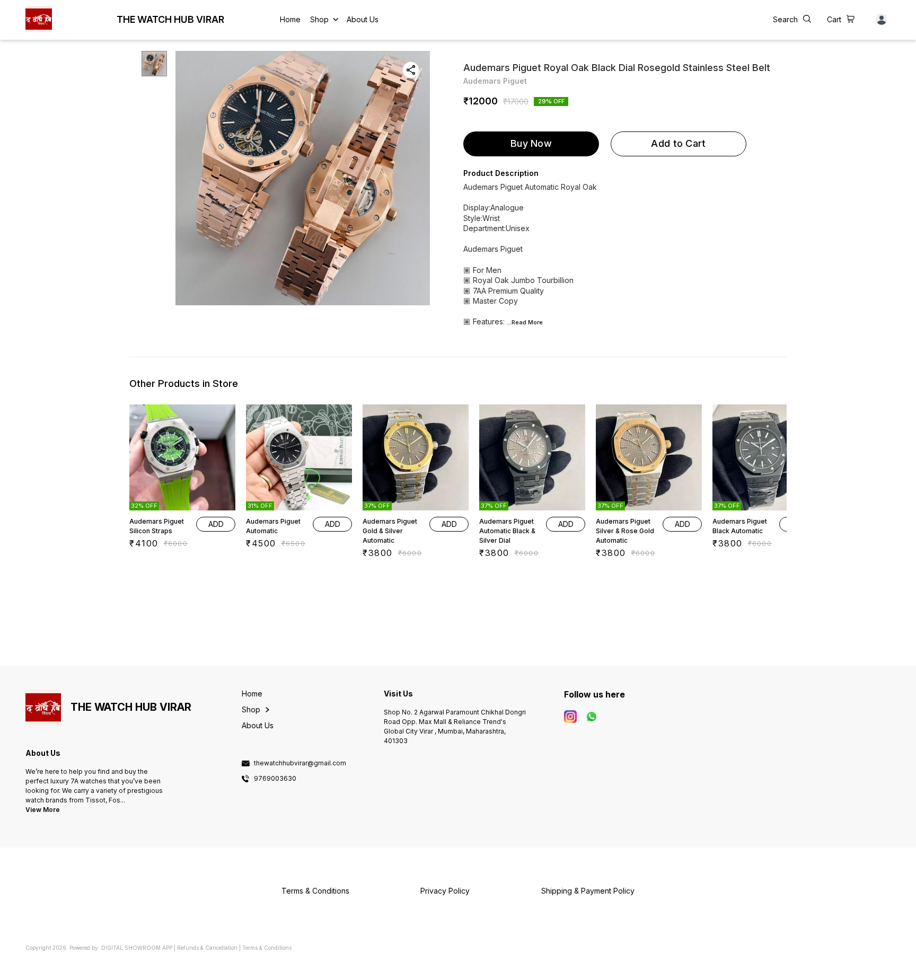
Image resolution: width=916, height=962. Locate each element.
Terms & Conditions (267, 948)
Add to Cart (678, 143)
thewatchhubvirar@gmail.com (300, 763)
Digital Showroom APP (136, 948)
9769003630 (275, 778)
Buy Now (531, 143)
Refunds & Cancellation (207, 948)
